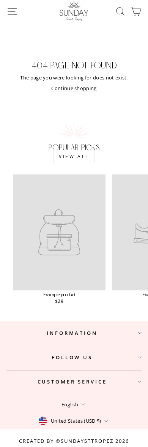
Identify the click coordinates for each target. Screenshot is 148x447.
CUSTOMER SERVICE (72, 381)
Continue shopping (73, 88)
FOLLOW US (72, 357)
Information (72, 333)
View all (74, 156)
